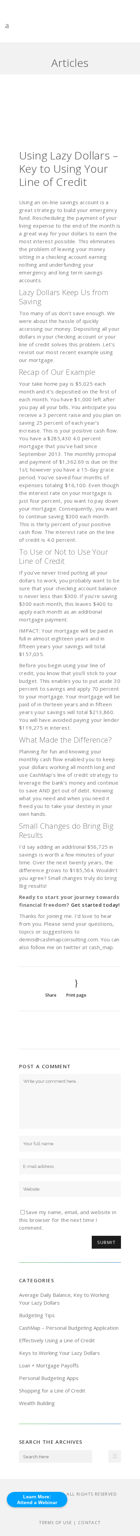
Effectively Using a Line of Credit (57, 1340)
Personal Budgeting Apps (48, 1378)
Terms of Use (55, 1522)
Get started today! (95, 904)
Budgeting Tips (37, 1315)
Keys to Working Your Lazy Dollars (59, 1352)
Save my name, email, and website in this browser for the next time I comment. (67, 1220)
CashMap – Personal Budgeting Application (69, 1327)
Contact (89, 1522)
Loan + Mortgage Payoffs (49, 1365)
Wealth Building (37, 1403)
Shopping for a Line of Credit (52, 1390)
